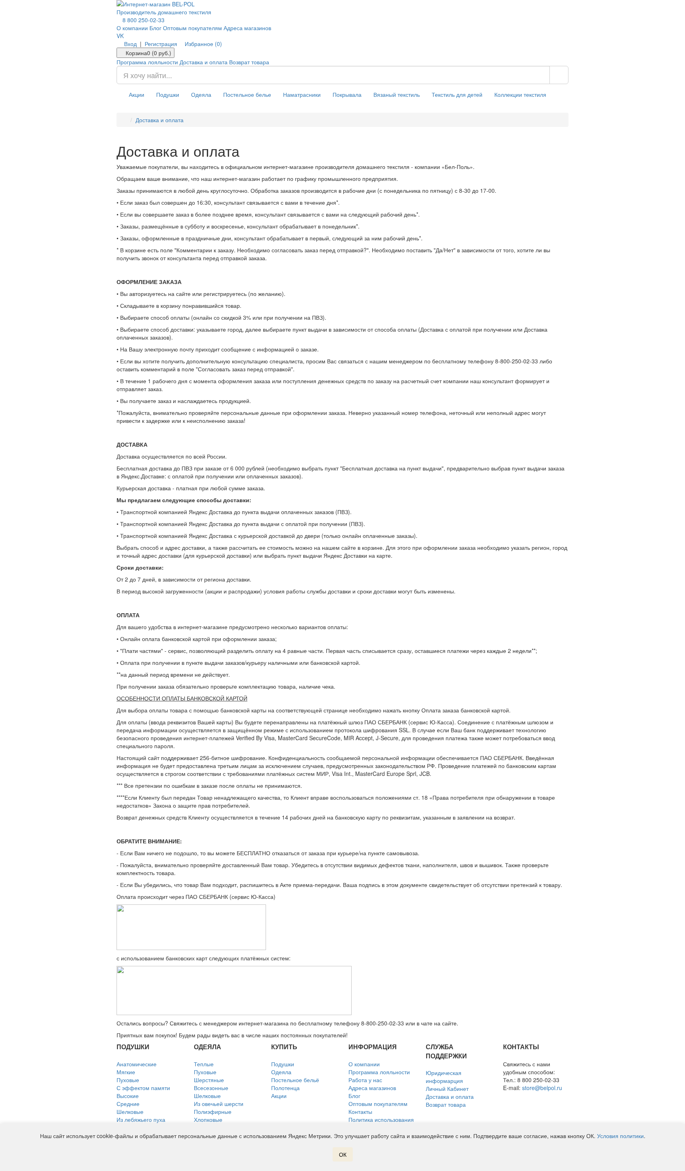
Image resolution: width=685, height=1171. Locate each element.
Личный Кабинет (447, 1088)
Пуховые (128, 1080)
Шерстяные (209, 1080)
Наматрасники (302, 94)
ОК (342, 1154)
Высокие (128, 1096)
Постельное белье (247, 94)
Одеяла (201, 94)
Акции (136, 94)
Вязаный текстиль (396, 94)
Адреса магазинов (247, 28)
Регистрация (161, 44)
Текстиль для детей (457, 94)
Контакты (360, 1111)
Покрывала (347, 94)
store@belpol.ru (542, 1088)
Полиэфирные (213, 1111)
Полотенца (285, 1088)
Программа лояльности (147, 62)
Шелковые (130, 1111)
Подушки (167, 94)
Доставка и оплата (204, 62)
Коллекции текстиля (520, 94)
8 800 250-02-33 (143, 20)
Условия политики (620, 1136)
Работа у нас (365, 1080)
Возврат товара (249, 62)
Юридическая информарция (444, 1077)
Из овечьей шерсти (218, 1104)
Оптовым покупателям (192, 28)
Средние (128, 1104)
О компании (132, 28)
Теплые (204, 1064)
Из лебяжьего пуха (141, 1119)
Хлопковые (208, 1119)
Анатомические (137, 1064)
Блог (155, 28)
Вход (130, 44)
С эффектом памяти (143, 1088)
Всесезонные (211, 1088)
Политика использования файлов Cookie (381, 1123)
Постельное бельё (295, 1080)
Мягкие (126, 1072)
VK (120, 36)
